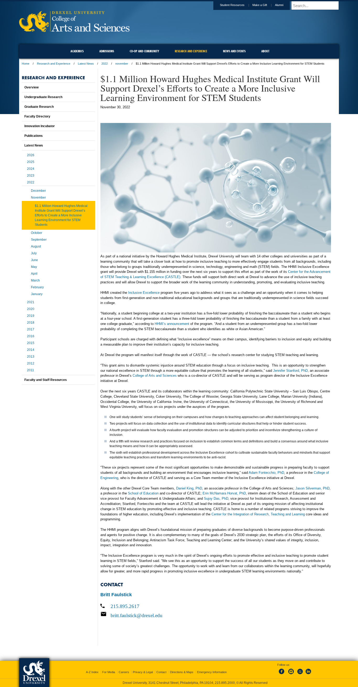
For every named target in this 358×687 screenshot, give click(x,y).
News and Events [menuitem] (234, 51)
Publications (33, 136)
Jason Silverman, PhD (312, 488)
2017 (30, 329)
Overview (31, 87)
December (38, 191)
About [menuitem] (265, 51)
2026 (30, 155)
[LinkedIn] (308, 674)
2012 (30, 363)
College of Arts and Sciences (155, 376)
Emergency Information (212, 672)
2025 (30, 162)
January (36, 294)
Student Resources (232, 5)
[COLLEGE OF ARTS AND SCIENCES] (74, 30)
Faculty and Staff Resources (45, 380)
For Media (108, 672)
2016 (30, 336)
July (34, 253)
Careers (124, 672)
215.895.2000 (225, 683)
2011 (30, 370)
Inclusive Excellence (144, 293)
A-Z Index (92, 672)
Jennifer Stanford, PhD (290, 371)
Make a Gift (259, 5)
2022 (104, 63)
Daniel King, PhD (189, 488)
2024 (30, 169)
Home (25, 63)
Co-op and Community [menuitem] (144, 51)
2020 (30, 309)
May (34, 267)
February (37, 287)
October (36, 233)
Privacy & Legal (143, 672)
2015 (30, 343)
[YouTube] (300, 674)
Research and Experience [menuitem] (191, 51)
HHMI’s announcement (172, 324)
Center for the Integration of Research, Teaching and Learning (258, 514)
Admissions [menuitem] (106, 51)
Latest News (86, 63)
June (34, 260)
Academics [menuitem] (77, 51)
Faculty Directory (37, 116)
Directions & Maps (181, 672)
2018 (30, 322)
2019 (30, 316)
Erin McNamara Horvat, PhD (224, 493)
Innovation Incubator (39, 126)
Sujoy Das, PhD (216, 498)
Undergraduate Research (43, 97)
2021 (30, 302)
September (39, 239)
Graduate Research (39, 107)
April (34, 273)
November (38, 197)
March (35, 280)
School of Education (143, 493)
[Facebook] (282, 674)
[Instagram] (291, 674)
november (121, 63)
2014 (30, 350)
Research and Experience (53, 63)
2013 (30, 356)
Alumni (279, 5)
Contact (161, 672)
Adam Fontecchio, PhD (266, 473)
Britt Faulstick (116, 594)
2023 (30, 175)
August (36, 246)
